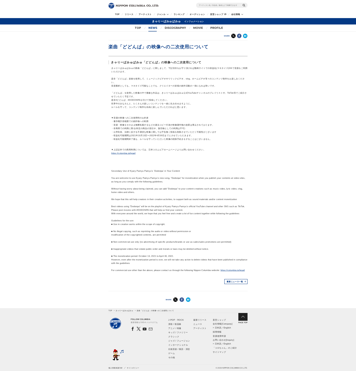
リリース (129, 14)
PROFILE (216, 27)
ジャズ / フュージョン (179, 341)
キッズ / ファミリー (178, 332)
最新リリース (200, 320)
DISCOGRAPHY (175, 27)
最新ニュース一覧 (235, 281)
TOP (117, 14)
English (227, 327)
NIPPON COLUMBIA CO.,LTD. (133, 6)
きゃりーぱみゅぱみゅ (124, 311)
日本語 (218, 327)
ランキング (179, 14)
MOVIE (198, 27)
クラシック (173, 336)
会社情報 (235, 14)
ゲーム (171, 353)
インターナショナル (178, 345)
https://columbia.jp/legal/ (123, 153)
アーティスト (145, 14)
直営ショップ (216, 14)
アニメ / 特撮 (174, 328)
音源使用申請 (219, 336)
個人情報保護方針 (115, 368)
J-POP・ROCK (176, 320)
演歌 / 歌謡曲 (174, 324)
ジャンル (161, 14)
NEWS (152, 27)
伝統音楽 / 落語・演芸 (179, 349)
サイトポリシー (133, 368)
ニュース (197, 324)
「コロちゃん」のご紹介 (225, 348)
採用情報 (217, 332)
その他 (171, 357)
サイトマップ (219, 352)
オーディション (197, 14)
